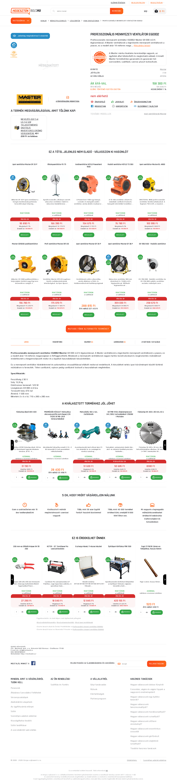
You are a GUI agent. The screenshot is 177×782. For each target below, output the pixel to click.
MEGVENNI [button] (34, 477)
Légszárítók (75, 21)
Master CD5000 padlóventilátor (25, 243)
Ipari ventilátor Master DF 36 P (120, 243)
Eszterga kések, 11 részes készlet (88, 546)
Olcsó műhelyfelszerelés (46, 622)
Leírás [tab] (26, 342)
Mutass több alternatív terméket (88, 328)
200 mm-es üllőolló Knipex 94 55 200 (26, 547)
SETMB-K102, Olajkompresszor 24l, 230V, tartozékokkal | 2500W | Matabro (119, 414)
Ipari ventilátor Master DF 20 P (25, 164)
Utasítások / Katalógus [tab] (150, 342)
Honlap (44, 21)
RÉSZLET (25, 235)
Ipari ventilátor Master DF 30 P (88, 243)
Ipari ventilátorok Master (155, 113)
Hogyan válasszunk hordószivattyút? (148, 712)
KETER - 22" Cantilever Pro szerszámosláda (57, 547)
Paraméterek (57, 342)
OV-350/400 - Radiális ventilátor (152, 243)
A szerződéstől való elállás (23, 730)
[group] (26, 445)
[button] (32, 477)
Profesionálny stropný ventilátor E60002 (88, 629)
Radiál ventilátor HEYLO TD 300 (120, 164)
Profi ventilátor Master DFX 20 (57, 243)
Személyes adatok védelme (24, 716)
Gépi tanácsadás (98, 684)
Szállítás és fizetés (60, 684)
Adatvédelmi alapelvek (21, 702)
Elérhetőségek (118, 3)
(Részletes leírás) (142, 45)
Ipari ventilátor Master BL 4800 (152, 164)
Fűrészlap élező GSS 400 (26, 412)
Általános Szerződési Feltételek (26, 692)
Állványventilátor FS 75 (56, 164)
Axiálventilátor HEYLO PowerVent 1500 (88, 165)
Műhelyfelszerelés (58, 21)
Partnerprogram (98, 698)
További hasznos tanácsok (143, 748)
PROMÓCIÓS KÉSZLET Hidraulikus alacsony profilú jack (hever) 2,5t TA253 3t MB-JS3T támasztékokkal (57, 415)
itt (107, 771)
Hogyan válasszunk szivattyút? (145, 716)
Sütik (13, 711)
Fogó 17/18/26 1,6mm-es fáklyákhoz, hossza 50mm (150, 547)
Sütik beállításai (18, 725)
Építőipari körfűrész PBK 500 (119, 546)
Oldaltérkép (132, 760)
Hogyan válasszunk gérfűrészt (144, 736)
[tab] (88, 342)
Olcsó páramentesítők (65, 622)
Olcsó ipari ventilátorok (84, 622)
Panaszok (15, 688)
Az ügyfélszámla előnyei (22, 706)
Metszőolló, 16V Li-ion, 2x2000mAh (88, 413)
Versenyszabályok (19, 697)
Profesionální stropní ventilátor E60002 (88, 627)
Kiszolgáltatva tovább (21, 720)
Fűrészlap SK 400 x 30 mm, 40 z (151, 412)
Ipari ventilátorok (91, 21)
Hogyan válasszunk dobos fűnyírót (147, 684)
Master (163, 69)
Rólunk (93, 689)
